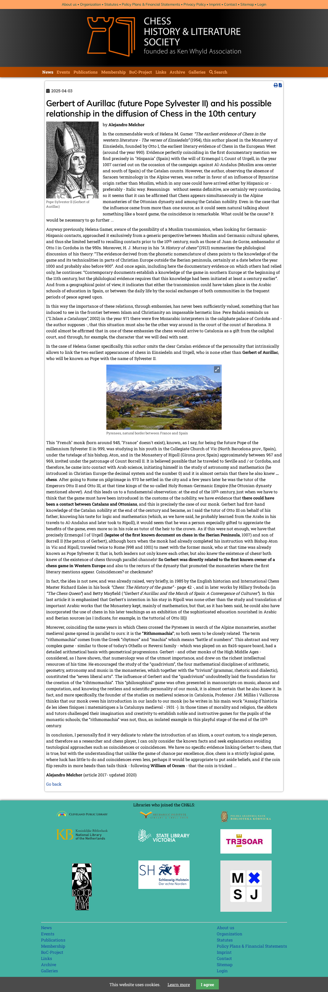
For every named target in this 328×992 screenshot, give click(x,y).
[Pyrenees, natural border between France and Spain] (164, 428)
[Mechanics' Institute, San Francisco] (164, 817)
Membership (113, 72)
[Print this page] (276, 85)
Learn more (179, 984)
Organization (90, 4)
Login (261, 4)
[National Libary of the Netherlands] (82, 838)
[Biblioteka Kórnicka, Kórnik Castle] (246, 820)
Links (161, 72)
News (47, 72)
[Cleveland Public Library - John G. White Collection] (82, 817)
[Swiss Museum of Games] (246, 910)
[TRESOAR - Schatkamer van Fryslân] (246, 852)
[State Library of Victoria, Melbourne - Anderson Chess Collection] (164, 844)
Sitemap (247, 4)
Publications (86, 72)
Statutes (111, 4)
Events (63, 72)
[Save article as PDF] (280, 85)
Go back (53, 784)
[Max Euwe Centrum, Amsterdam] (82, 911)
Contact (230, 4)
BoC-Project (140, 72)
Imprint (215, 4)
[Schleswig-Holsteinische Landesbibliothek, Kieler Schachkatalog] (164, 887)
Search (220, 72)
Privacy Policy (194, 4)
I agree (207, 984)
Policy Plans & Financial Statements (151, 4)
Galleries (197, 72)
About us (69, 4)
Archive (177, 72)
